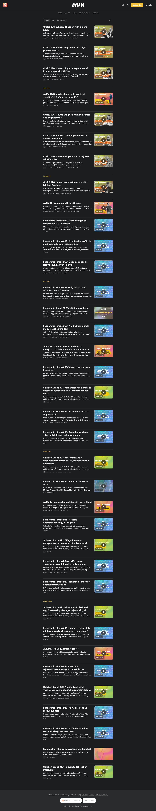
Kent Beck (55, 168)
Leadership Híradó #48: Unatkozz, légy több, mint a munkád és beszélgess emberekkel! (66, 629)
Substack (66, 806)
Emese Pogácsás (59, 38)
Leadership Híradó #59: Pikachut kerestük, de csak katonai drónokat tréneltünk (67, 243)
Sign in (149, 5)
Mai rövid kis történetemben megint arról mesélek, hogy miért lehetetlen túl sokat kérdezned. (65, 753)
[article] (78, 34)
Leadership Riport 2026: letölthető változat (66, 308)
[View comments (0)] (60, 41)
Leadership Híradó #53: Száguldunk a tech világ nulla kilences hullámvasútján (65, 433)
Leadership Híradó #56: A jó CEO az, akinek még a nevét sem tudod (66, 327)
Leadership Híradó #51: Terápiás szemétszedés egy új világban (60, 521)
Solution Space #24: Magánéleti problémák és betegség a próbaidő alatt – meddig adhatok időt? (67, 390)
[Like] (44, 82)
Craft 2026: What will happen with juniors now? (65, 28)
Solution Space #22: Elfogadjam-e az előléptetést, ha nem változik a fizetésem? (65, 542)
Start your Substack (72, 800)
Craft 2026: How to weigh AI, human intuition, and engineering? (67, 116)
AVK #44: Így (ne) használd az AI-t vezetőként (67, 502)
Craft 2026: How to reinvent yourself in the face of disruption (65, 137)
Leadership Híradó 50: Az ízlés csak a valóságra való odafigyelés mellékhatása (64, 562)
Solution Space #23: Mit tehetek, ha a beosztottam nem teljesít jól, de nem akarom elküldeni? (66, 460)
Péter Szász (73, 38)
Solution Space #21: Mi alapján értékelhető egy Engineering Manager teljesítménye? (65, 609)
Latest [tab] (47, 20)
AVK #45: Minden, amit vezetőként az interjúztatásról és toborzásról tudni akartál (66, 348)
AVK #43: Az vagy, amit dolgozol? (61, 648)
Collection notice (101, 795)
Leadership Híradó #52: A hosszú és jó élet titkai (65, 483)
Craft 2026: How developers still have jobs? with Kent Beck (66, 158)
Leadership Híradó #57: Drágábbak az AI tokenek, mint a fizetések (64, 289)
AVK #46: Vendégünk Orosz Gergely (62, 203)
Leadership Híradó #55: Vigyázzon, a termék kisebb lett (66, 368)
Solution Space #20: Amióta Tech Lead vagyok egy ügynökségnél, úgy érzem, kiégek (67, 688)
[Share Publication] (128, 5)
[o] (103, 31)
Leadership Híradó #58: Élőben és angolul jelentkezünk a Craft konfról (65, 263)
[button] (59, 13)
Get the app (89, 800)
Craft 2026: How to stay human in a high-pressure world (64, 49)
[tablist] (54, 20)
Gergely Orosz (54, 211)
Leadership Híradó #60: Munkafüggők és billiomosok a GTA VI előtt (64, 222)
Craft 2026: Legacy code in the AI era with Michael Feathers (65, 184)
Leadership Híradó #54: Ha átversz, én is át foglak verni (65, 413)
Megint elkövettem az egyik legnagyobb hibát (67, 749)
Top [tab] (53, 20)
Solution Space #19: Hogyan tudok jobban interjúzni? (65, 768)
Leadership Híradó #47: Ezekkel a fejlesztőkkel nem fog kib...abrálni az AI (63, 668)
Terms (91, 795)
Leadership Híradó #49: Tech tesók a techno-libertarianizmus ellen (67, 583)
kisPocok (55, 79)
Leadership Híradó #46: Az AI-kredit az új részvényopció (65, 709)
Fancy (54, 59)
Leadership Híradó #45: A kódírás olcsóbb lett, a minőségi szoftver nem (65, 730)
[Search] (123, 5)
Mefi (50, 38)
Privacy (84, 795)
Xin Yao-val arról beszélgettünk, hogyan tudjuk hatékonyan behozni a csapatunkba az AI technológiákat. (66, 75)
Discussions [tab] (61, 20)
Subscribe (137, 5)
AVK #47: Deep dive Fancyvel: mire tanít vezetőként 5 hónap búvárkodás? (64, 95)
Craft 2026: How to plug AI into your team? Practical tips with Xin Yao (65, 70)
